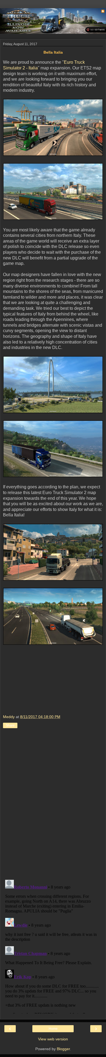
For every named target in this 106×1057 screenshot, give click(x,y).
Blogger (63, 1049)
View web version (53, 1039)
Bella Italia (53, 52)
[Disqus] (53, 805)
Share (10, 725)
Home (53, 1029)
